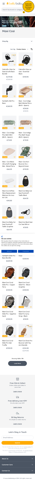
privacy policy (27, 447)
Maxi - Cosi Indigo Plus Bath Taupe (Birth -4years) (25, 135)
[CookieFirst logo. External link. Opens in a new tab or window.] (2, 236)
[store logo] (17, 3)
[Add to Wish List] (14, 65)
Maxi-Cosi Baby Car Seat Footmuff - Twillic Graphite (9, 224)
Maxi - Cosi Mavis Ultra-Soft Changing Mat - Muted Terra (9, 164)
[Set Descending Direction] (32, 49)
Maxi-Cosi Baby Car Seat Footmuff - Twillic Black (25, 193)
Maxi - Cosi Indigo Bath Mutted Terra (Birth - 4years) (25, 103)
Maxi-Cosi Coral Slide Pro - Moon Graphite (24, 284)
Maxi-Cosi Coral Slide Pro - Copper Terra (8, 284)
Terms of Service (18, 452)
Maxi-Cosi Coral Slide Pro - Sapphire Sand (9, 314)
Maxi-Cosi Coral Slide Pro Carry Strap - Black (24, 314)
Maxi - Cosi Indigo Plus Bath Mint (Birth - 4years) (8, 135)
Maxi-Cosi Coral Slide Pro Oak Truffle (7, 343)
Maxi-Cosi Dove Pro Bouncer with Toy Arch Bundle (25, 343)
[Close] (24, 12)
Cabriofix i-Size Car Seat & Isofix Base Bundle (8, 71)
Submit (17, 443)
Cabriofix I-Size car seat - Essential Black (25, 71)
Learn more (17, 391)
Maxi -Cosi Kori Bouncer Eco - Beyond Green (24, 164)
